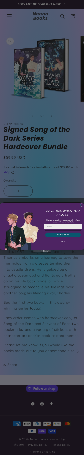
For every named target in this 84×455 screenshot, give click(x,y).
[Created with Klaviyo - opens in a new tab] (42, 251)
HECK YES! (63, 235)
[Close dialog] (81, 205)
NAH (63, 241)
